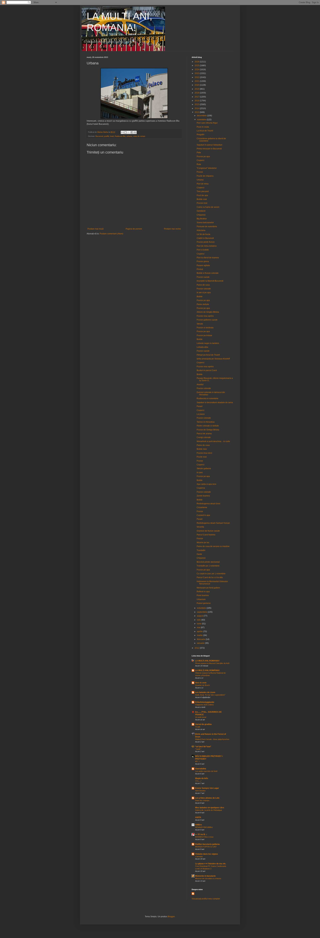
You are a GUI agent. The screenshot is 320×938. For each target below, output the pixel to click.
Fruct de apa (202, 195)
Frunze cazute (203, 277)
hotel (112, 136)
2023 (197, 73)
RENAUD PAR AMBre (204, 827)
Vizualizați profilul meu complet (206, 899)
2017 (197, 97)
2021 (197, 81)
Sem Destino (200, 791)
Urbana (200, 180)
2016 (197, 100)
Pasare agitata (203, 265)
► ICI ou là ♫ (201, 834)
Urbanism (201, 599)
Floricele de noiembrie (207, 226)
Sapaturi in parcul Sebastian (209, 145)
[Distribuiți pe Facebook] (132, 132)
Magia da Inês (201, 778)
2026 (197, 62)
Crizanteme (202, 507)
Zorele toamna (203, 496)
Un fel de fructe (203, 234)
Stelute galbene (204, 468)
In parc (200, 472)
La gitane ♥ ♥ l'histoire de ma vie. (210, 863)
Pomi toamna (203, 595)
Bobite (199, 296)
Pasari (199, 406)
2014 (197, 108)
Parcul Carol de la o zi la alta (210, 577)
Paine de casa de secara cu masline (213, 546)
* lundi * (198, 749)
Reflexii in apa (203, 591)
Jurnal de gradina (203, 724)
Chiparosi (201, 215)
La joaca (200, 414)
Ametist (200, 384)
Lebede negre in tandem (208, 343)
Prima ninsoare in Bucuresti (209, 149)
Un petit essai (200, 717)
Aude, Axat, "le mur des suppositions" (210, 695)
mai (199, 627)
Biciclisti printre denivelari (208, 562)
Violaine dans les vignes (206, 854)
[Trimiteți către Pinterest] (135, 132)
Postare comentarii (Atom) (111, 234)
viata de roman (139, 136)
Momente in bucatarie (205, 876)
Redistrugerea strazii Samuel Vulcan (213, 523)
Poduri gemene (204, 603)
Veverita (200, 527)
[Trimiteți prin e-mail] (122, 132)
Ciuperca (201, 488)
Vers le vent (200, 683)
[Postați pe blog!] (125, 132)
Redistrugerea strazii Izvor (208, 503)
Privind (200, 269)
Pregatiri (200, 134)
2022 (197, 77)
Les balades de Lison (205, 692)
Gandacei (201, 211)
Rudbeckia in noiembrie (207, 398)
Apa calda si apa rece (206, 484)
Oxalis (197, 727)
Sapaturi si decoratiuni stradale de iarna (215, 402)
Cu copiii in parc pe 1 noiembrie (211, 573)
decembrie (202, 115)
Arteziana (201, 230)
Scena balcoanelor (205, 222)
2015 (197, 104)
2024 (197, 69)
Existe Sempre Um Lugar (207, 788)
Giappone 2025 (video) (204, 705)
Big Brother (202, 219)
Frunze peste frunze (206, 242)
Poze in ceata (203, 127)
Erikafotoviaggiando (204, 702)
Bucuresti (99, 136)
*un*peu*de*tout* (203, 746)
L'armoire (199, 857)
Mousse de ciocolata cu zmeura (208, 878)
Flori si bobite (203, 250)
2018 (197, 93)
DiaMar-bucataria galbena (207, 844)
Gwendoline (200, 769)
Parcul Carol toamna (206, 535)
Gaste (199, 554)
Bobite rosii (202, 199)
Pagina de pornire (134, 229)
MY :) (197, 761)
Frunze (200, 172)
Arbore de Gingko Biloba (208, 312)
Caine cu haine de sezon (208, 207)
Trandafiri (201, 550)
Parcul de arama (204, 433)
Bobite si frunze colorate (207, 273)
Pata (199, 152)
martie (200, 635)
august (200, 616)
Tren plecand (203, 191)
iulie (199, 620)
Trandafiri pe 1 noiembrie (208, 566)
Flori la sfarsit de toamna (208, 257)
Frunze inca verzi (204, 453)
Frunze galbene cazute (207, 320)
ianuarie (201, 643)
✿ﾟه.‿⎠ (198, 781)
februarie (201, 639)
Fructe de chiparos (205, 176)
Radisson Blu (120, 136)
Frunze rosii (202, 203)
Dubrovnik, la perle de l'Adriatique (208, 810)
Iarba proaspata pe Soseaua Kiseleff (213, 359)
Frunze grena (203, 261)
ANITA (198, 817)
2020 (197, 85)
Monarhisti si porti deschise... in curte (213, 441)
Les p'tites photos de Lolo (207, 798)
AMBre (198, 825)
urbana (129, 136)
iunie (199, 624)
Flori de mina (202, 184)
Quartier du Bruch (202, 685)
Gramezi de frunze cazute (208, 531)
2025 (197, 65)
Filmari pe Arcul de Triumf (208, 355)
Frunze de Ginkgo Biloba (208, 430)
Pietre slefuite (203, 304)
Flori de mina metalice (207, 246)
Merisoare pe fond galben (208, 588)
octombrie (201, 608)
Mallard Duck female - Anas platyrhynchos (212, 739)
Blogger (171, 916)
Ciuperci (200, 160)
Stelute (200, 324)
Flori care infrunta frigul (207, 123)
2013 (197, 112)
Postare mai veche (172, 229)
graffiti (106, 136)
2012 (197, 648)
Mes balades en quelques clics (209, 807)
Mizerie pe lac (203, 542)
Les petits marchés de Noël (206, 771)
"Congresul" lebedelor (207, 168)
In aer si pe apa (204, 292)
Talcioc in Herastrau (206, 422)
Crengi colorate (204, 437)
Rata (199, 164)
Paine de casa (203, 285)
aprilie (200, 631)
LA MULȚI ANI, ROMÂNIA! (207, 670)
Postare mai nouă (96, 229)
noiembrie (202, 119)
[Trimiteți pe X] (128, 132)
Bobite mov (202, 449)
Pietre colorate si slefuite (208, 426)
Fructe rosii (202, 457)
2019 (197, 89)
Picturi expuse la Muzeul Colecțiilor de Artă (212, 663)
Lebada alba (202, 347)
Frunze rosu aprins (205, 316)
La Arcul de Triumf (205, 131)
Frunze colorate (204, 289)
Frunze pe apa (203, 156)
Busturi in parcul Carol (207, 370)
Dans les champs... (203, 800)
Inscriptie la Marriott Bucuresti (210, 281)
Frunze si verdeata (205, 327)
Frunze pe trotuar (204, 335)
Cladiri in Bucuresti (205, 238)
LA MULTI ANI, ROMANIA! (207, 661)
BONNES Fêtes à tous (204, 837)
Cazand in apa (203, 515)
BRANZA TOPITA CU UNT (206, 847)
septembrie (202, 612)
